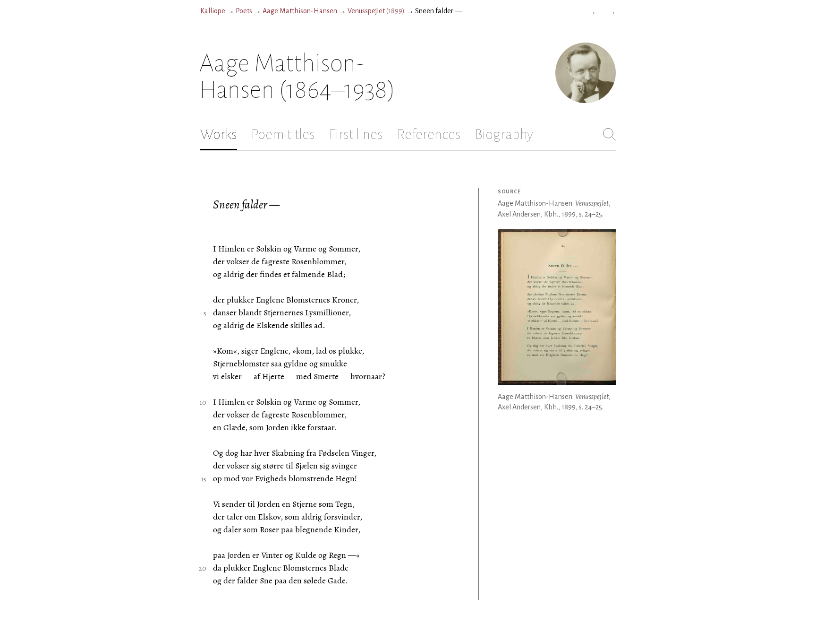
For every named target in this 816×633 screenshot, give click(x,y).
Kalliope (212, 11)
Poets (244, 11)
